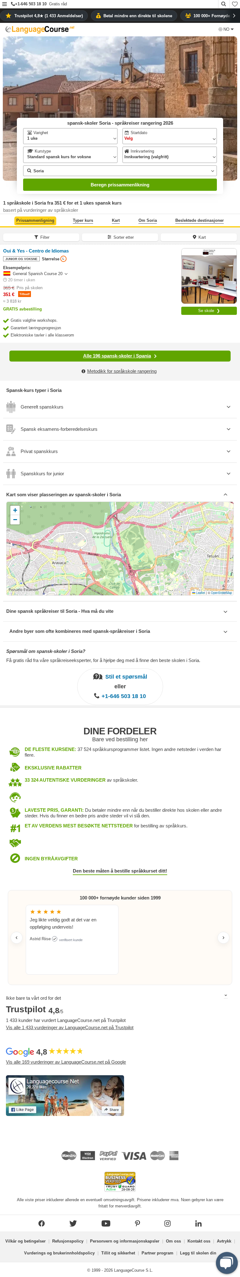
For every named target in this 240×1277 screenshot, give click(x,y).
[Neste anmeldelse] (223, 938)
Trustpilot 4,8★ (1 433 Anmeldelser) (48, 15)
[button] (4, 4)
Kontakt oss (199, 1241)
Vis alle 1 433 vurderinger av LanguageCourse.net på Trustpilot (69, 1027)
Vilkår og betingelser (25, 1241)
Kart (116, 220)
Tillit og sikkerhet (118, 1253)
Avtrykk (224, 1241)
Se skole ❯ (209, 310)
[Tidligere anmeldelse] (16, 938)
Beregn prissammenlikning (120, 184)
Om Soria (147, 220)
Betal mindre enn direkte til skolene (137, 15)
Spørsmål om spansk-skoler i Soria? (45, 651)
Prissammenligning (35, 220)
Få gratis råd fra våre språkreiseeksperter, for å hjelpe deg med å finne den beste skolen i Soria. (103, 660)
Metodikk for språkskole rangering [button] (122, 371)
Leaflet (200, 593)
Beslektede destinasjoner (199, 220)
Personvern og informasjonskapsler (124, 1241)
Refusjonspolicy (67, 1241)
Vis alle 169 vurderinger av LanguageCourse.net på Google (66, 1062)
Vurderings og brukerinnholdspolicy (59, 1253)
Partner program (157, 1253)
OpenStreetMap (221, 593)
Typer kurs (83, 220)
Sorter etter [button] (123, 237)
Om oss (173, 1241)
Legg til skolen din (198, 1253)
